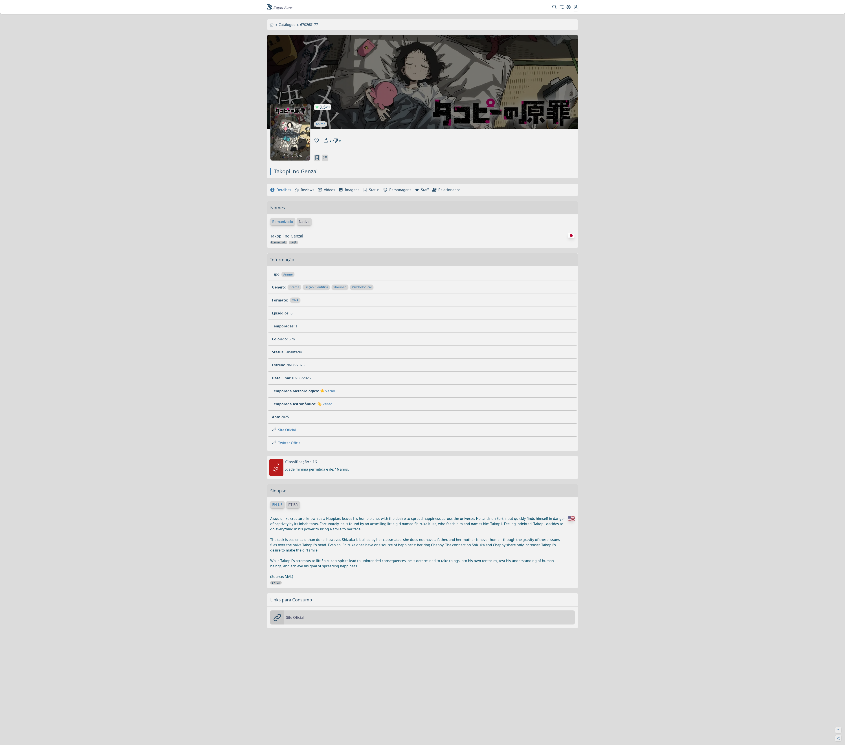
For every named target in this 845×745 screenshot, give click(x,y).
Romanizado (282, 221)
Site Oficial (287, 429)
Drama (294, 287)
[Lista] (325, 158)
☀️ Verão (327, 391)
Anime (320, 124)
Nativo (304, 221)
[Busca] (554, 7)
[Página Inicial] (271, 24)
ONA (295, 300)
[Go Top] (838, 730)
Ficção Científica (316, 287)
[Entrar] (575, 7)
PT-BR (293, 504)
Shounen (340, 287)
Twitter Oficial (289, 442)
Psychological (362, 287)
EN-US (277, 504)
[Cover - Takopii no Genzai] (290, 132)
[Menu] (561, 7)
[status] (317, 158)
